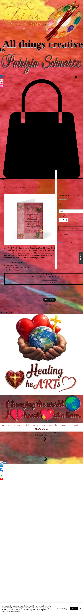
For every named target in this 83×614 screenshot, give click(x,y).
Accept (74, 609)
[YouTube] (41, 478)
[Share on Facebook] (60, 242)
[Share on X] (71, 242)
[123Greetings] (41, 463)
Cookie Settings (62, 609)
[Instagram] (41, 472)
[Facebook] (41, 469)
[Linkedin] (41, 466)
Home (6, 187)
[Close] (80, 608)
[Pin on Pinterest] (63, 242)
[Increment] (66, 220)
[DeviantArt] (41, 475)
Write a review (49, 300)
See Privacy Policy (14, 611)
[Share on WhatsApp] (67, 242)
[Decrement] (60, 220)
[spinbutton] (63, 220)
